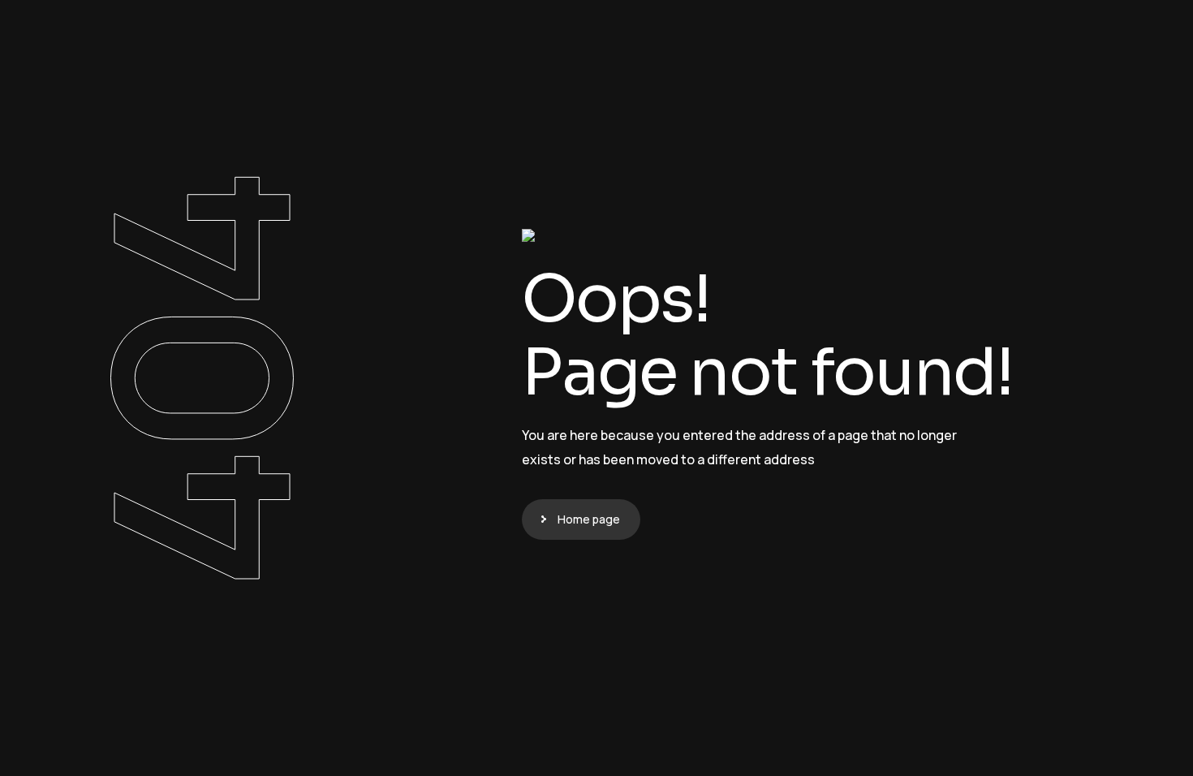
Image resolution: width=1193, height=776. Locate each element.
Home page (589, 519)
